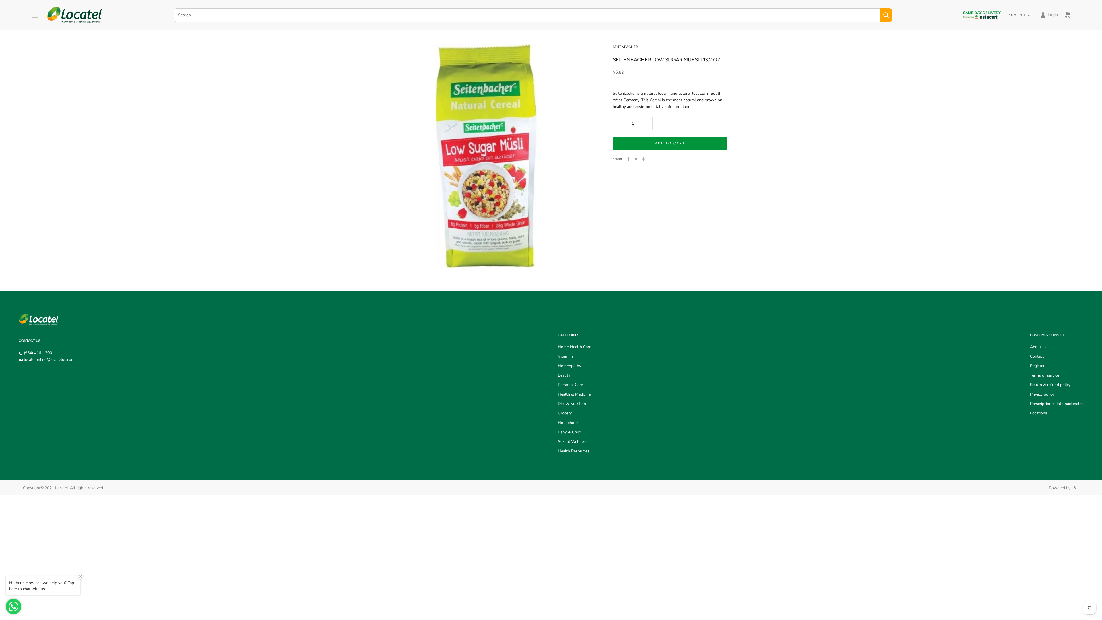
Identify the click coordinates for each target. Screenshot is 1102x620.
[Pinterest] (643, 159)
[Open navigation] (35, 15)
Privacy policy (1042, 394)
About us (1038, 347)
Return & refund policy (1050, 385)
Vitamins (566, 356)
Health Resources (573, 451)
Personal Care (570, 385)
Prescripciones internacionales (1056, 403)
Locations (1038, 413)
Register (1037, 366)
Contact (1037, 356)
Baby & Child (569, 432)
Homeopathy (569, 366)
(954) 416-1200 (38, 353)
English (1017, 15)
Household (568, 422)
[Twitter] (636, 159)
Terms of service (1044, 375)
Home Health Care (574, 347)
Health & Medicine (574, 394)
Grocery (565, 413)
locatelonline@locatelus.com (49, 359)
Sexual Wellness (573, 441)
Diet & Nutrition (572, 403)
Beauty (564, 375)
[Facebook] (628, 159)
